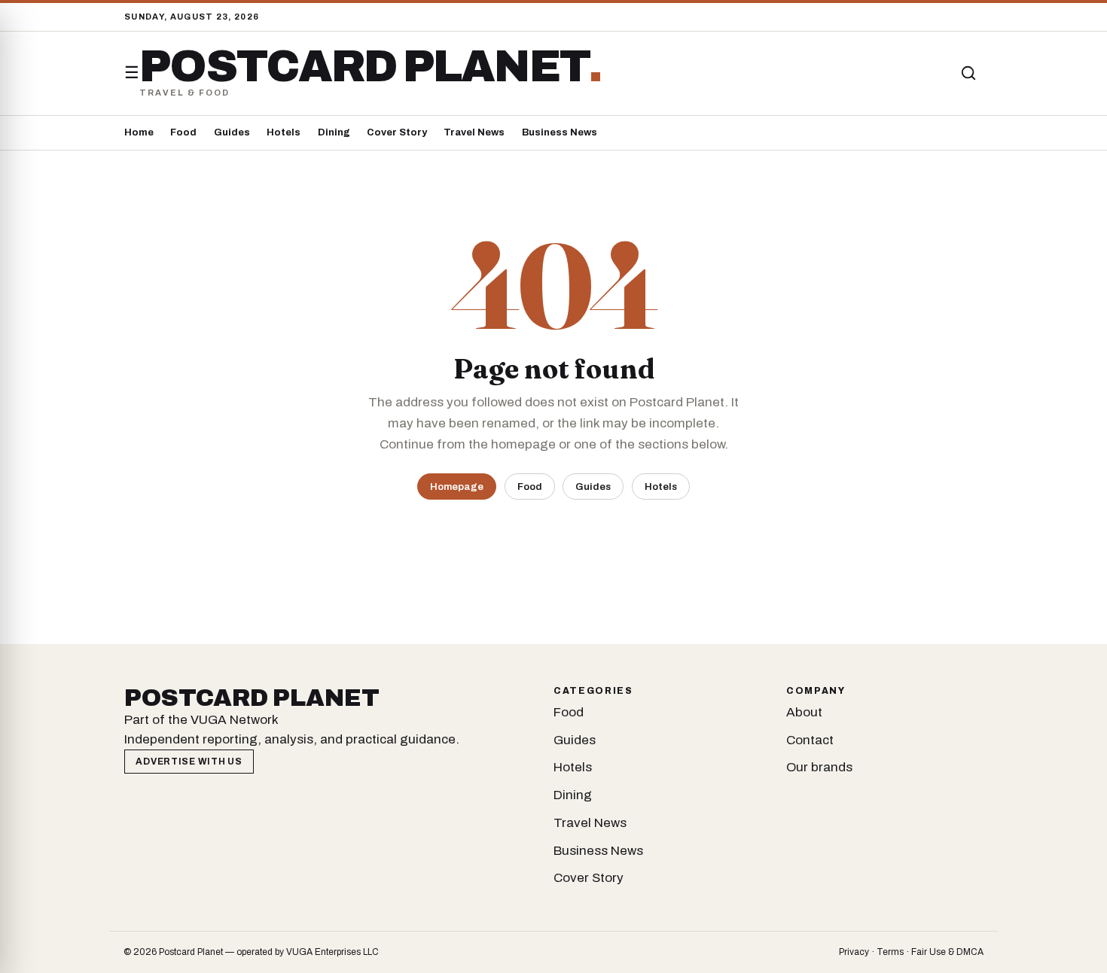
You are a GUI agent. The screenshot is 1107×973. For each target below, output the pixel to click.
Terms (890, 952)
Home (139, 132)
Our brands (819, 767)
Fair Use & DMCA (947, 952)
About (804, 712)
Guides (232, 132)
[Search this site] (968, 73)
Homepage (456, 486)
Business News (559, 132)
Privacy (854, 952)
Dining (334, 132)
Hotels (283, 132)
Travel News (474, 132)
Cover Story (397, 132)
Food (183, 132)
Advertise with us (189, 761)
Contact (810, 740)
